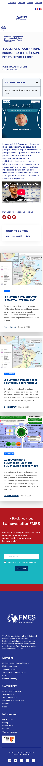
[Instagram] (27, 760)
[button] (3, 28)
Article (7, 291)
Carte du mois (9, 374)
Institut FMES (10, 407)
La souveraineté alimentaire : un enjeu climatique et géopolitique (21, 463)
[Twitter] (15, 760)
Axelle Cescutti (11, 495)
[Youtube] (21, 760)
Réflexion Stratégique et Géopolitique (13, 37)
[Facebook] (9, 760)
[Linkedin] (33, 760)
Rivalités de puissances (13, 39)
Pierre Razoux (10, 327)
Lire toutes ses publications (18, 236)
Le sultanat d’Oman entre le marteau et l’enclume (20, 298)
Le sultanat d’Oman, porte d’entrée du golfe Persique (20, 381)
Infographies (9, 454)
